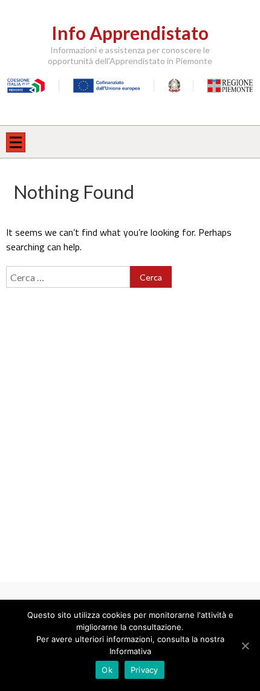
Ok (107, 670)
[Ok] (245, 646)
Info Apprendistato (130, 33)
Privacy (144, 670)
